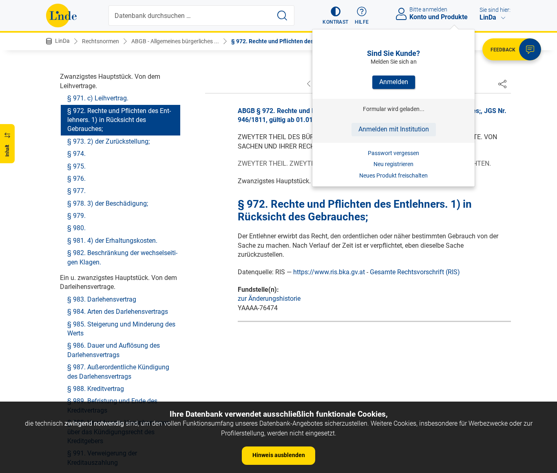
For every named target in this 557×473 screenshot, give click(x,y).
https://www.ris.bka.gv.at (329, 272)
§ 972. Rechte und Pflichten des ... (275, 41)
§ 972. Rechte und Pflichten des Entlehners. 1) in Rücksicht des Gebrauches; (119, 120)
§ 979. (76, 216)
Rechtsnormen (100, 41)
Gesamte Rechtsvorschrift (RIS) (415, 272)
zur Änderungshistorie (269, 298)
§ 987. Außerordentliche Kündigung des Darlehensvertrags (118, 371)
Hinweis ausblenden (278, 455)
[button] (335, 15)
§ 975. (76, 166)
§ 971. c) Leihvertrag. (97, 98)
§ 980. (76, 228)
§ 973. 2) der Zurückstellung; (108, 141)
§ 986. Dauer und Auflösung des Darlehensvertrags (113, 350)
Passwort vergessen (393, 153)
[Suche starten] (282, 15)
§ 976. (76, 178)
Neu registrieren (393, 164)
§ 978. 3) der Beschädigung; (107, 203)
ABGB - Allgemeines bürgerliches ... (175, 41)
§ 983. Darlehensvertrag (101, 299)
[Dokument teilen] (502, 83)
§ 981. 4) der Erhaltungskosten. (112, 240)
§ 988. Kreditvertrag (95, 389)
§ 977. (76, 191)
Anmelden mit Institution (393, 129)
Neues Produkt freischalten (393, 175)
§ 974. (76, 154)
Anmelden (393, 82)
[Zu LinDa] (61, 15)
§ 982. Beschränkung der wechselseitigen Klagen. (122, 257)
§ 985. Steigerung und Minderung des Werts (121, 328)
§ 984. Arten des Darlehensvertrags (117, 311)
